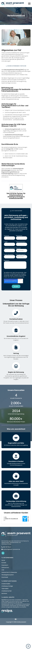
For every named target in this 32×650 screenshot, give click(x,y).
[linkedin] (2, 553)
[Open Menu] (29, 3)
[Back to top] (28, 646)
